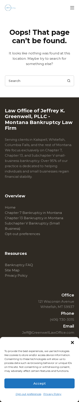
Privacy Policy (52, 394)
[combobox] (34, 80)
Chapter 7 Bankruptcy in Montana (33, 213)
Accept (39, 383)
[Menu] (72, 8)
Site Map (12, 270)
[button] (72, 342)
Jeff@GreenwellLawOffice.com (48, 332)
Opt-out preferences (28, 394)
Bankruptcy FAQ (19, 265)
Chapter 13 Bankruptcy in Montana (34, 218)
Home (10, 207)
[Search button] (69, 81)
